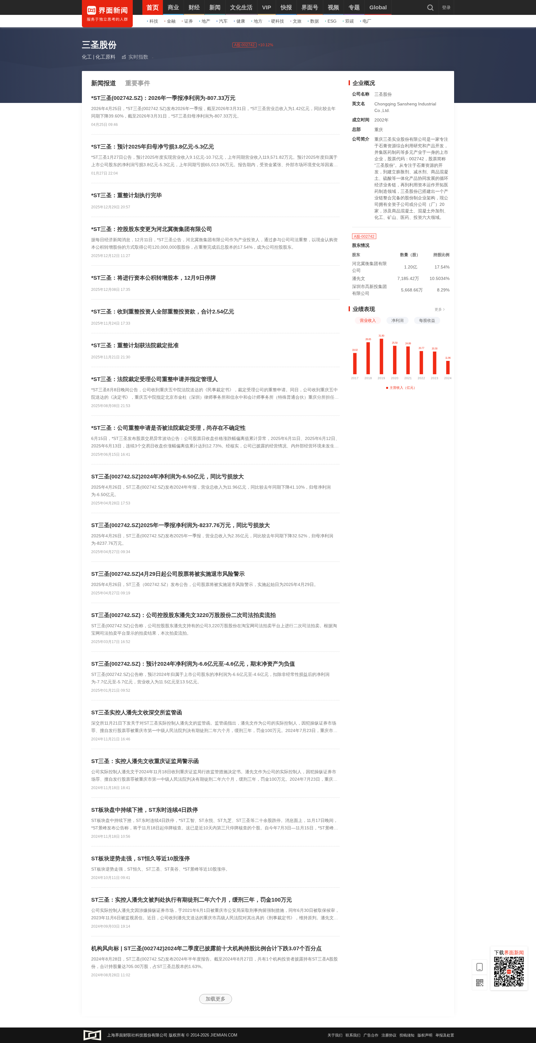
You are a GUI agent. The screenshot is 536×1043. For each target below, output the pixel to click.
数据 (314, 21)
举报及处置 (445, 1035)
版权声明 (425, 1035)
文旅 (297, 21)
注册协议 (389, 1035)
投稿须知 (407, 1035)
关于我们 (335, 1035)
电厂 (367, 21)
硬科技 (277, 21)
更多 (438, 309)
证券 (188, 21)
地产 (206, 21)
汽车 (223, 21)
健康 (240, 21)
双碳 (349, 21)
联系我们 (353, 1035)
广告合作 (371, 1035)
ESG (332, 21)
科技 (154, 21)
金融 (171, 21)
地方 (258, 21)
